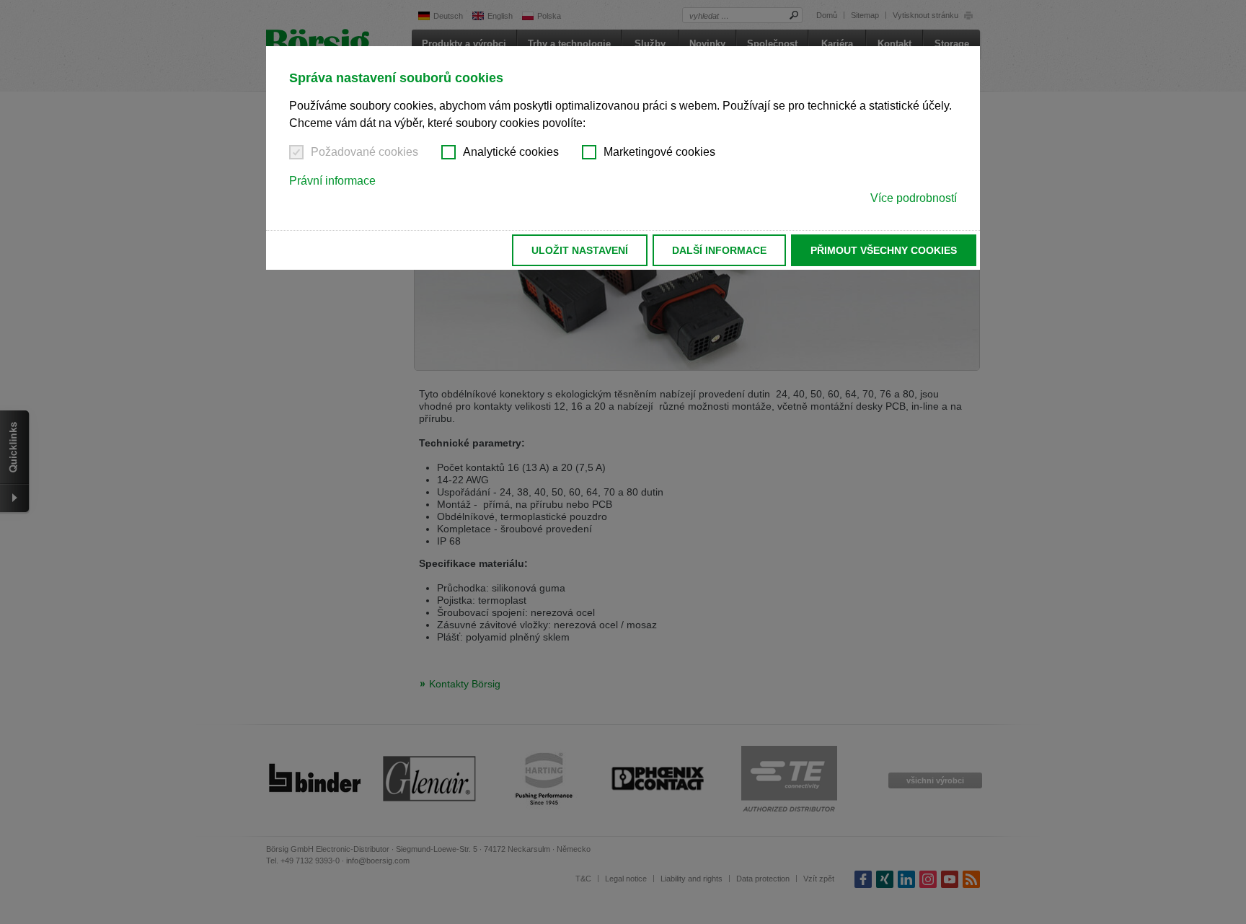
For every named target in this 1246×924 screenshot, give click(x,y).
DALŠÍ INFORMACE (719, 250)
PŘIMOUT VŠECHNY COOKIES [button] (883, 250)
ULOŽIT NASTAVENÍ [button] (579, 250)
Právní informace (332, 181)
